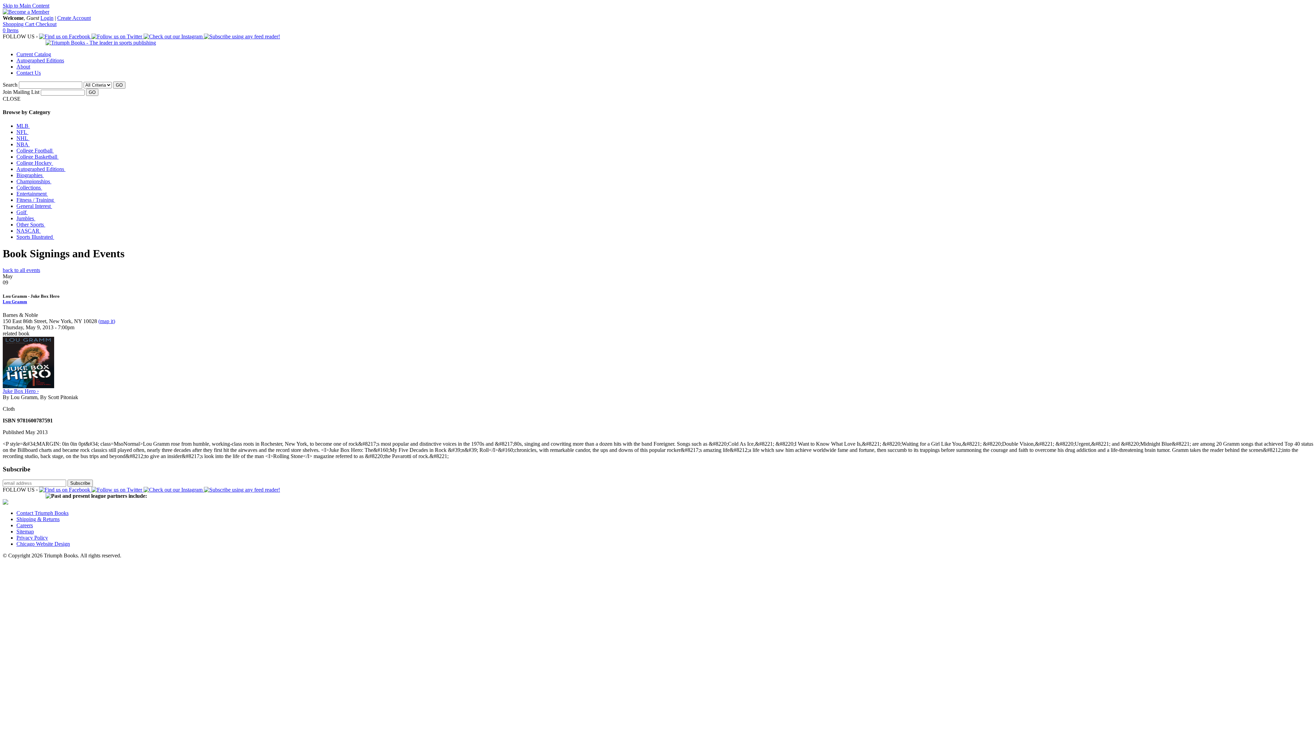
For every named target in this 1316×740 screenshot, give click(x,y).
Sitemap (25, 531)
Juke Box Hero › (21, 391)
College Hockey (34, 163)
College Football (35, 150)
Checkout (46, 24)
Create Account (74, 18)
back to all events (21, 270)
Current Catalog (33, 54)
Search (10, 85)
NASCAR (28, 231)
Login (46, 18)
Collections (29, 187)
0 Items (11, 30)
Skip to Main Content (26, 6)
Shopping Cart (19, 24)
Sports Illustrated (35, 237)
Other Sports (30, 224)
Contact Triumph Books (42, 513)
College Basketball (37, 157)
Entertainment (32, 194)
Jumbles (25, 218)
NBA (23, 144)
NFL (22, 132)
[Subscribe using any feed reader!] (242, 36)
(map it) (106, 321)
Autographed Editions (40, 60)
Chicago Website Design (43, 544)
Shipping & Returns (38, 519)
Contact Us (28, 73)
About (23, 67)
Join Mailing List (21, 92)
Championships (33, 181)
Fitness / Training (35, 200)
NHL (22, 138)
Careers (24, 525)
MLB (23, 126)
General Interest (34, 206)
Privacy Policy (32, 538)
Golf (22, 212)
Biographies (30, 175)
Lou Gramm (15, 301)
